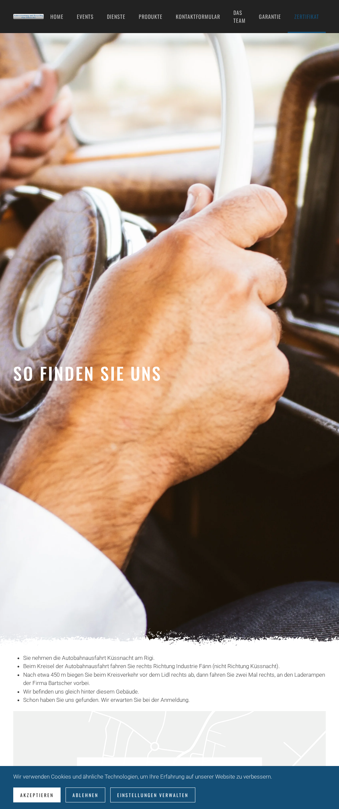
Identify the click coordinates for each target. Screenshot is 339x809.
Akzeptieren (37, 794)
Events (85, 17)
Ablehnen (85, 794)
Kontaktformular (198, 17)
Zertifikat (306, 17)
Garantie (270, 17)
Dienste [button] (116, 17)
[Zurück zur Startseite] (28, 16)
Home (57, 17)
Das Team (239, 16)
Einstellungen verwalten (152, 794)
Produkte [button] (151, 17)
